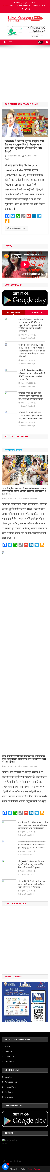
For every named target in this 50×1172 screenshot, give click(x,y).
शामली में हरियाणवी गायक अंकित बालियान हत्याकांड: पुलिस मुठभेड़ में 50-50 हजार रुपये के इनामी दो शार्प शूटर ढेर (32, 375)
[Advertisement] (25, 75)
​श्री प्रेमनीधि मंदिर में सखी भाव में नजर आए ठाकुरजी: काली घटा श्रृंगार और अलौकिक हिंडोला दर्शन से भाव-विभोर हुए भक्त (31, 864)
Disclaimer (9, 1092)
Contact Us (9, 5)
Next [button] (45, 1001)
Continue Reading (17, 228)
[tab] (13, 312)
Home (7, 1046)
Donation (34, 5)
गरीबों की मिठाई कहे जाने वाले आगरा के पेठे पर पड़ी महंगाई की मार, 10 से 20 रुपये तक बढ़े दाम (31, 396)
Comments (36, 312)
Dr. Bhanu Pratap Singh (27, 338)
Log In (43, 5)
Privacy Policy (10, 1087)
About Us (9, 1051)
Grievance (9, 1097)
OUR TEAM (9, 1061)
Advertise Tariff (22, 5)
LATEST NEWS (13, 312)
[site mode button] (40, 42)
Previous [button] (5, 1001)
